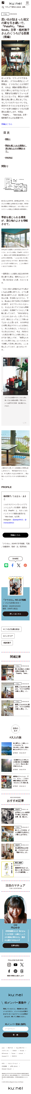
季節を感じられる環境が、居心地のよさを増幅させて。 (16, 148)
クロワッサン (5, 1050)
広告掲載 (4, 1066)
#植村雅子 (7, 643)
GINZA (15, 1050)
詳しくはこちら (15, 614)
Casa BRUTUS (20, 1048)
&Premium (5, 1053)
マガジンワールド (13, 1063)
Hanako (22, 1050)
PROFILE (8, 158)
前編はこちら (6, 124)
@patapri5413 (18, 520)
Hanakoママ (5, 1056)
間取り (8, 139)
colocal (21, 1053)
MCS (3, 1063)
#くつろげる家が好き (11, 629)
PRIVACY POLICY (7, 1069)
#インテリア (8, 636)
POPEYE (14, 1056)
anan (3, 1048)
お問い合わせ (14, 1066)
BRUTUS (10, 1048)
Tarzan (13, 1053)
